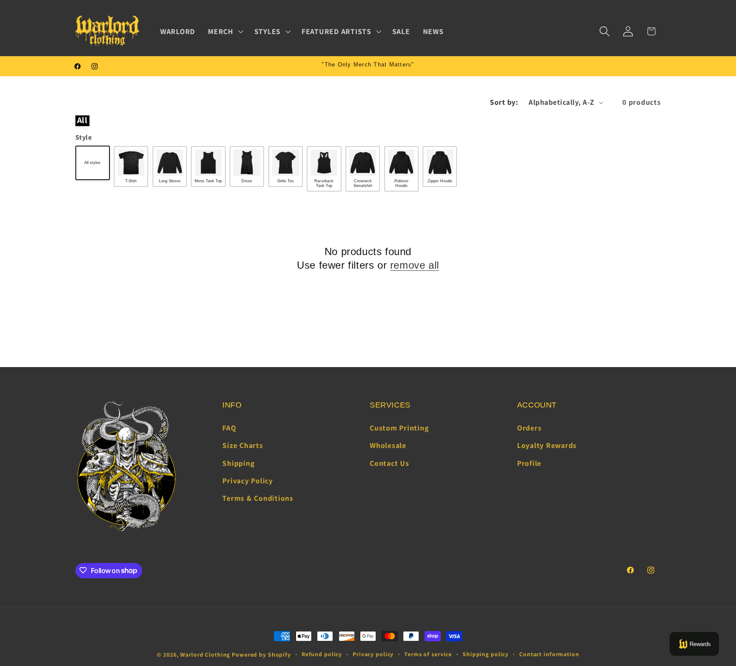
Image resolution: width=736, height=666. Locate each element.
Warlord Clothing (205, 654)
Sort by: (504, 102)
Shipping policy (486, 654)
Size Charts (242, 446)
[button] (224, 31)
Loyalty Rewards (547, 446)
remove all (414, 265)
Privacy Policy (247, 480)
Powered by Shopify (261, 654)
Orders (529, 428)
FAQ (229, 428)
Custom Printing (399, 428)
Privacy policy (373, 654)
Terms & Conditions (257, 498)
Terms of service (428, 654)
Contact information (549, 654)
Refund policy (322, 654)
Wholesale (388, 446)
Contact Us (389, 463)
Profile (529, 463)
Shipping (238, 463)
